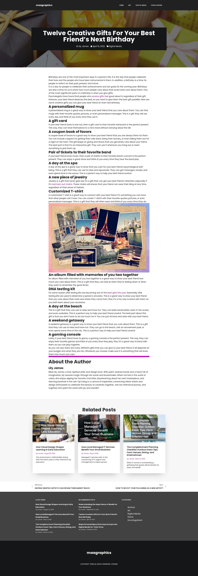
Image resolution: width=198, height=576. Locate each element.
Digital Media (141, 5)
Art (129, 5)
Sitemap (114, 564)
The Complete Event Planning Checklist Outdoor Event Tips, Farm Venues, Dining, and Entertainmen (142, 451)
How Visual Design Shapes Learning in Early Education (50, 448)
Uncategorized (135, 520)
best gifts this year (116, 292)
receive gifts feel (100, 96)
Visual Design (156, 5)
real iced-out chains (62, 184)
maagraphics (44, 5)
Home (121, 5)
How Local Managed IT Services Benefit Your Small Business (98, 448)
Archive (131, 507)
